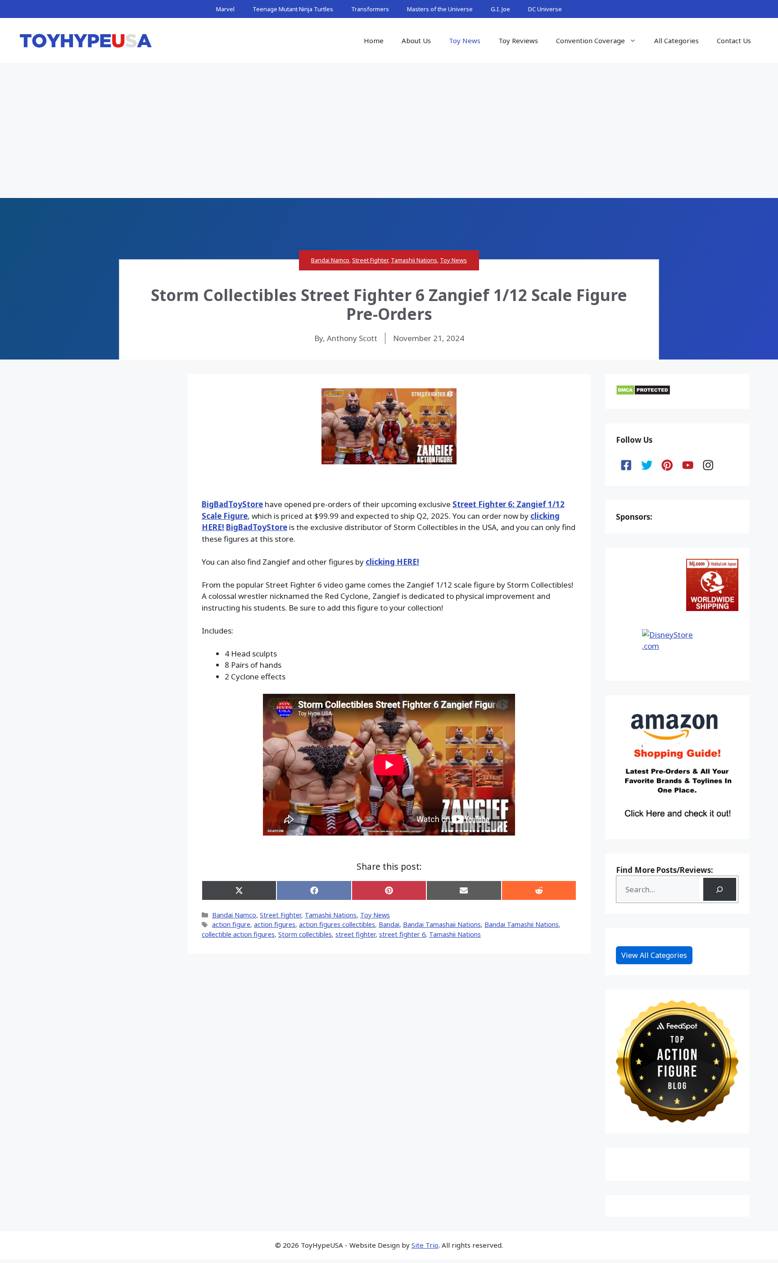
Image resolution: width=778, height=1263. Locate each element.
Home (374, 40)
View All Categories (654, 955)
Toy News (464, 40)
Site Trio (425, 1245)
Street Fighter (370, 260)
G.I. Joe (500, 9)
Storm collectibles (305, 934)
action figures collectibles (337, 924)
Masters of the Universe (440, 9)
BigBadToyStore (232, 504)
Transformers (370, 9)
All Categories (676, 40)
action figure (231, 924)
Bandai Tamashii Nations (521, 924)
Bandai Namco (330, 260)
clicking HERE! (392, 562)
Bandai (389, 924)
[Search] (719, 889)
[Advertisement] (389, 130)
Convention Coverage (590, 40)
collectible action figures (238, 934)
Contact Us (734, 40)
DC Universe (545, 9)
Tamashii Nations (414, 260)
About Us (416, 40)
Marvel (225, 9)
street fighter (355, 934)
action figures (274, 924)
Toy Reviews (518, 40)
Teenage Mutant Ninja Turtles (293, 9)
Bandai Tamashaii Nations (442, 924)
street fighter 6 (402, 934)
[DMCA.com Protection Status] (643, 392)
